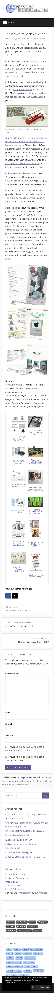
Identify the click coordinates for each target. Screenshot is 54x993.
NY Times (9, 395)
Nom (8, 712)
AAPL (25, 949)
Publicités (11, 930)
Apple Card (29, 962)
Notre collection (13, 885)
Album (19, 958)
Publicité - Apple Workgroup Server (35, 544)
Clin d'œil (11, 926)
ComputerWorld (12, 385)
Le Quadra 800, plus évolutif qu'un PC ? (18, 438)
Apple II (38, 971)
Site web (9, 735)
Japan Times (11, 403)
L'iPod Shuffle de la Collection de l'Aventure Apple (35, 511)
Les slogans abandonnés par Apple (36, 432)
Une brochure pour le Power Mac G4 (19, 461)
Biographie (42, 922)
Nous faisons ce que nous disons (18, 485)
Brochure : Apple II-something (35, 576)
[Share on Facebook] (8, 596)
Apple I (28, 971)
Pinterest (42, 893)
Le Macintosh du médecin (18, 511)
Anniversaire (22, 922)
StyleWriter (26, 181)
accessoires (36, 949)
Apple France (14, 971)
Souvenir (13, 607)
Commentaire (13, 673)
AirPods (28, 953)
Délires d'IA (32, 926)
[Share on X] (15, 596)
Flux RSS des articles (15, 889)
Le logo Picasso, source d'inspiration (18, 569)
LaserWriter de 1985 (22, 89)
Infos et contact (12, 882)
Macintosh (25, 610)
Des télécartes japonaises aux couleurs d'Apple (35, 489)
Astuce (32, 922)
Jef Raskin (37, 61)
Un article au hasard (15, 874)
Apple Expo (30, 966)
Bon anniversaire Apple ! (17, 835)
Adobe (17, 953)
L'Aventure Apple (37, 39)
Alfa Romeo (30, 958)
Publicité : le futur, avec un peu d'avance (18, 543)
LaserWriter (14, 610)
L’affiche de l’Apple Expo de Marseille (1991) (25, 857)
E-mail (9, 724)
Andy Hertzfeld (14, 962)
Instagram (26, 893)
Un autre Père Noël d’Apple (18, 852)
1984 (9, 949)
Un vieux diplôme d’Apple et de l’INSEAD (24, 831)
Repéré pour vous (24, 930)
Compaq (26, 244)
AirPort (38, 953)
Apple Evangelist (14, 966)
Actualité (11, 922)
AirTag (10, 958)
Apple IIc (11, 975)
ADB (9, 953)
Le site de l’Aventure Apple (18, 878)
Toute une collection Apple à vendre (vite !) (36, 461)
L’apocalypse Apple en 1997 (18, 840)
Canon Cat (13, 72)
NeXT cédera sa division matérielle (22, 163)
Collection (21, 926)
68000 (17, 949)
